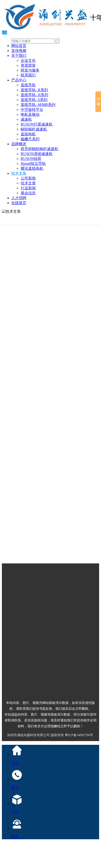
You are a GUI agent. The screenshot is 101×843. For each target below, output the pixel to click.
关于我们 (18, 56)
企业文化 (28, 60)
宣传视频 (18, 51)
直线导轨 (28, 85)
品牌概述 (18, 144)
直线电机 (28, 134)
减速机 (26, 119)
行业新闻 (28, 188)
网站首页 (18, 46)
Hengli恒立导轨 (33, 164)
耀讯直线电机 (32, 168)
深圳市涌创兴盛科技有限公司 (28, 735)
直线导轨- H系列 (34, 95)
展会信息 (28, 193)
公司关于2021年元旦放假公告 (49, 540)
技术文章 (18, 173)
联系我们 (28, 75)
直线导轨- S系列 (34, 100)
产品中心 (18, 80)
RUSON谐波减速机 (37, 154)
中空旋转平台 (32, 110)
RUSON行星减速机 (37, 124)
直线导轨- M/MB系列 (38, 105)
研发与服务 (30, 70)
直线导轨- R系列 (34, 90)
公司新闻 (28, 178)
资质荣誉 (28, 65)
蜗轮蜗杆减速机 (34, 129)
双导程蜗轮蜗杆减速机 (39, 149)
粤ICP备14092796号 (79, 735)
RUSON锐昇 (31, 159)
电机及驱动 (30, 114)
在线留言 (18, 203)
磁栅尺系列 (30, 139)
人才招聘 (18, 198)
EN (4, 33)
